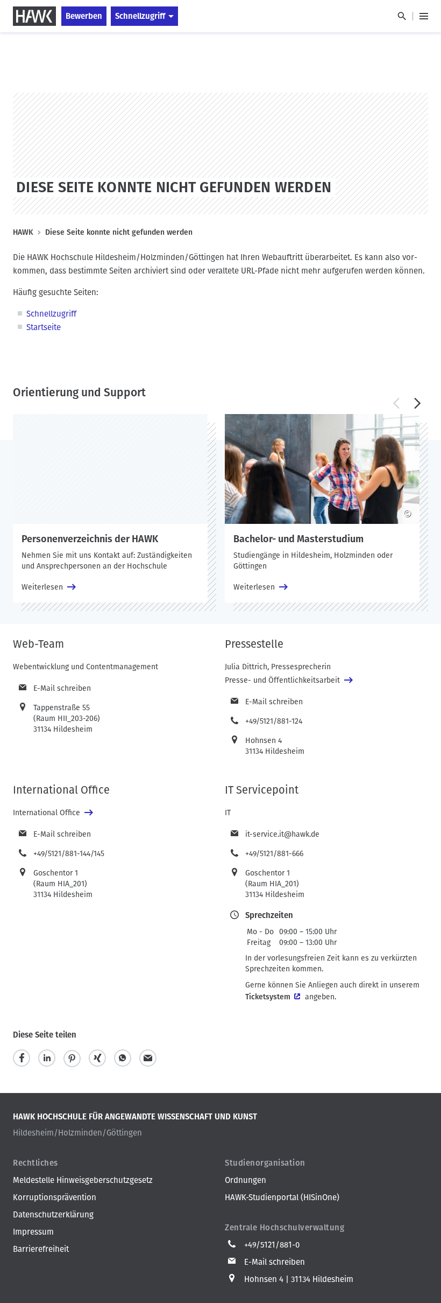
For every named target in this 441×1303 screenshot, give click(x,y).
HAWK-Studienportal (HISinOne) (282, 1197)
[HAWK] (34, 16)
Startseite (43, 327)
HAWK (23, 232)
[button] (396, 403)
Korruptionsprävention (54, 1197)
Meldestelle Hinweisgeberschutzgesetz (83, 1180)
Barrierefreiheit (41, 1249)
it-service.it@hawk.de (282, 834)
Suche (401, 16)
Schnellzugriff (140, 16)
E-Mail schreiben (62, 688)
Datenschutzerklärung (53, 1215)
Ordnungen (245, 1180)
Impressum (33, 1232)
